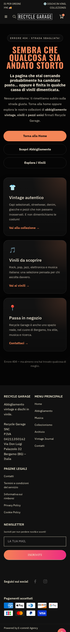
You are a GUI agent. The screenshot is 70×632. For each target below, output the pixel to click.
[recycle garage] (35, 16)
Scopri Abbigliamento (35, 149)
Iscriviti (35, 555)
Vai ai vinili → (19, 285)
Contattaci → (18, 343)
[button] (6, 16)
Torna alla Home (35, 136)
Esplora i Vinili (35, 163)
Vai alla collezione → (24, 228)
